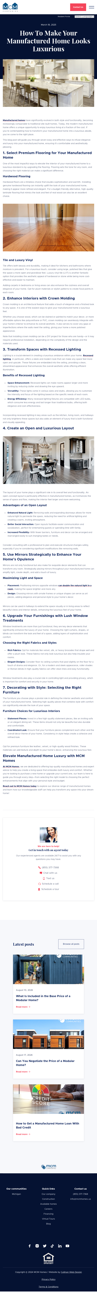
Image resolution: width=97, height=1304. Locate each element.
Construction (48, 1199)
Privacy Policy (48, 1280)
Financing (48, 1214)
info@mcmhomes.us (80, 1199)
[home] (10, 7)
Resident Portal (64, 16)
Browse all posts (71, 944)
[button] (91, 7)
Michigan (16, 1194)
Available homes (48, 1204)
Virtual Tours (48, 1219)
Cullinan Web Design (71, 1272)
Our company (48, 1194)
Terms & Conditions (48, 1287)
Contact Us (78, 7)
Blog (48, 1224)
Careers (48, 1209)
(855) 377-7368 (80, 1194)
